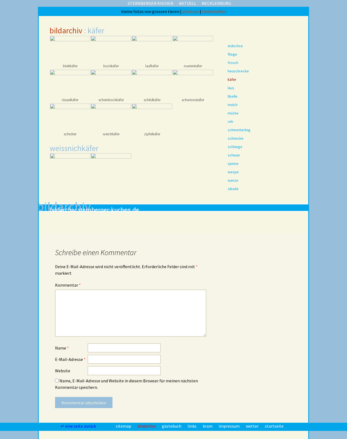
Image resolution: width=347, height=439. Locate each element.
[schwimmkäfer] (193, 83)
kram (208, 426)
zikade (233, 188)
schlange (235, 146)
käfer (232, 79)
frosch (233, 62)
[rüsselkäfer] (70, 83)
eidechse (235, 45)
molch (232, 104)
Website (62, 370)
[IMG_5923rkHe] (70, 166)
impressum (229, 426)
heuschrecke (238, 71)
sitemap (124, 426)
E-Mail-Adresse (70, 359)
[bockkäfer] (111, 49)
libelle (232, 96)
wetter (252, 426)
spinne (233, 163)
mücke (233, 113)
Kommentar (68, 285)
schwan (234, 155)
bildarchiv (66, 30)
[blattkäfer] (70, 49)
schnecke (235, 138)
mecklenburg (216, 3)
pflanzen (191, 11)
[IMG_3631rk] (111, 166)
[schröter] (70, 117)
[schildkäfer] (152, 83)
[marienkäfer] (193, 49)
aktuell (187, 3)
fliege (232, 54)
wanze (233, 180)
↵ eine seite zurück (79, 426)
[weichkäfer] (111, 117)
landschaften (214, 11)
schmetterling (239, 129)
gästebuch (172, 426)
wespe (233, 171)
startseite (274, 426)
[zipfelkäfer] (152, 117)
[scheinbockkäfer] (111, 83)
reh (230, 121)
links (192, 426)
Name (62, 348)
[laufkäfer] (152, 49)
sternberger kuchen (151, 3)
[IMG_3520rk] (152, 166)
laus (231, 87)
